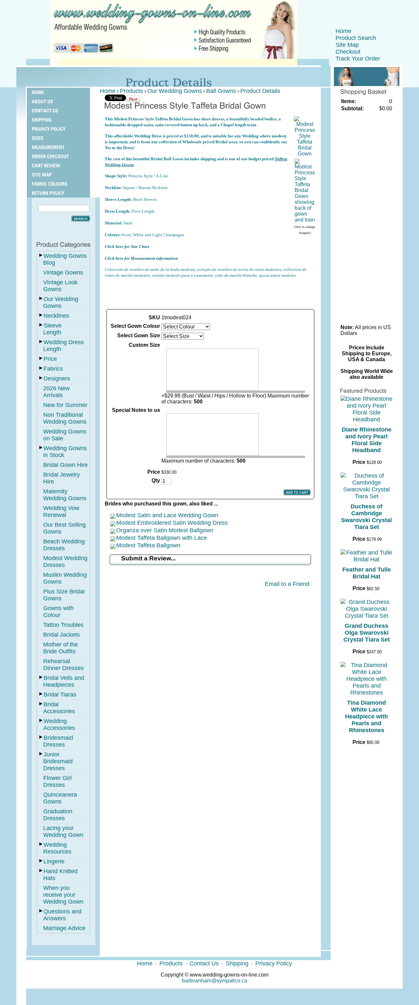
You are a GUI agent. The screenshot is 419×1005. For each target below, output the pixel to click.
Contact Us (204, 963)
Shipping (237, 963)
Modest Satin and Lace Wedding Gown (167, 515)
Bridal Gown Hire (65, 465)
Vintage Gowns (63, 272)
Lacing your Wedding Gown (63, 831)
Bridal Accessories (59, 707)
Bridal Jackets (61, 634)
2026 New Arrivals (56, 391)
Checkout (348, 51)
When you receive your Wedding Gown (63, 895)
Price (50, 359)
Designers (57, 378)
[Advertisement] (210, 293)
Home (343, 31)
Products (131, 91)
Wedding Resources (57, 848)
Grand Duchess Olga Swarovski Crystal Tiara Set (366, 633)
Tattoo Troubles (63, 625)
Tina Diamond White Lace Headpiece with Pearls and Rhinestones (366, 716)
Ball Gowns (221, 91)
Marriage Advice (64, 928)
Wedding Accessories (59, 724)
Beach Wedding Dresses (64, 545)
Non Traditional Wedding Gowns (64, 418)
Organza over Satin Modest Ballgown (164, 530)
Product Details (260, 91)
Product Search (356, 38)
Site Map (347, 45)
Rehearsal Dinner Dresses (63, 664)
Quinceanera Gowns (60, 798)
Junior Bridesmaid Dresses (58, 761)
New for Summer (65, 405)
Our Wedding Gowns (60, 302)
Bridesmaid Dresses (58, 741)
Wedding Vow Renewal (61, 511)
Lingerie (54, 861)
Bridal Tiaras (60, 694)
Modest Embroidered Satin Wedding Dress (172, 523)
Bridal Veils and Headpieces (63, 681)
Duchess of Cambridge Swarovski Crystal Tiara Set (366, 516)
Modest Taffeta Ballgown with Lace (161, 538)
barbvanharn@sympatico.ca (214, 980)
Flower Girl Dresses (57, 781)
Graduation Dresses (57, 814)
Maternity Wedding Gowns (64, 495)
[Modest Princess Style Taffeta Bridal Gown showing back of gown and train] (305, 219)
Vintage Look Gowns (60, 285)
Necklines (56, 315)
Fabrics (53, 368)
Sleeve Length (52, 329)
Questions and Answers (62, 915)
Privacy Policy (273, 963)
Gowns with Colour (58, 611)
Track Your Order (358, 58)
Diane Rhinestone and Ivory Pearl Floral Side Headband (367, 439)
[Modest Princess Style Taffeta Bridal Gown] (305, 153)
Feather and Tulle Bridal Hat (366, 573)
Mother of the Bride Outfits (60, 648)
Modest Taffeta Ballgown (148, 545)
